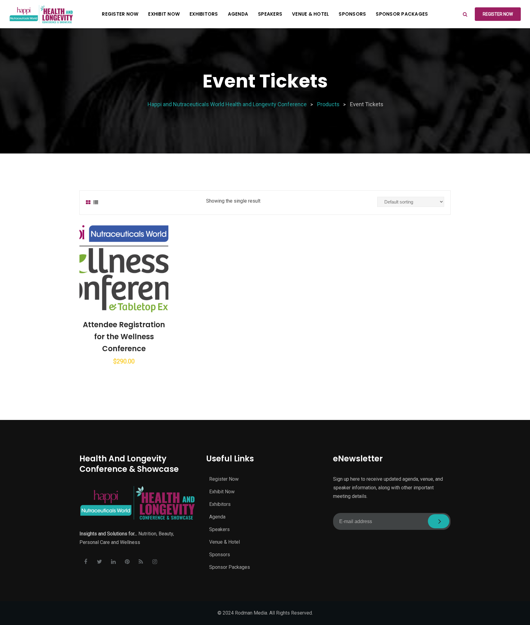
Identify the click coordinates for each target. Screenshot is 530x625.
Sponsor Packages (402, 14)
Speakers (270, 14)
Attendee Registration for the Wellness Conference (124, 337)
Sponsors (352, 14)
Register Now (120, 14)
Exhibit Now (164, 14)
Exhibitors (204, 14)
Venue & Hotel (310, 14)
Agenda (238, 14)
